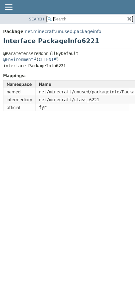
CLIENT (46, 59)
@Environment (18, 59)
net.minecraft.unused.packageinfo (63, 31)
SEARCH (36, 19)
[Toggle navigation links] (8, 7)
